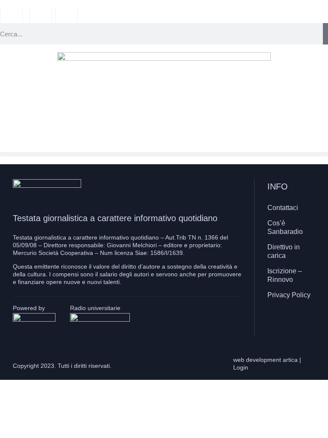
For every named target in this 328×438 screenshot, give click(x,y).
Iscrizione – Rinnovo (284, 275)
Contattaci (282, 207)
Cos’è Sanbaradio (285, 227)
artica (290, 359)
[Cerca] (325, 33)
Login (240, 367)
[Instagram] (289, 322)
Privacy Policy (288, 295)
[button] (164, 154)
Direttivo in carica (283, 251)
